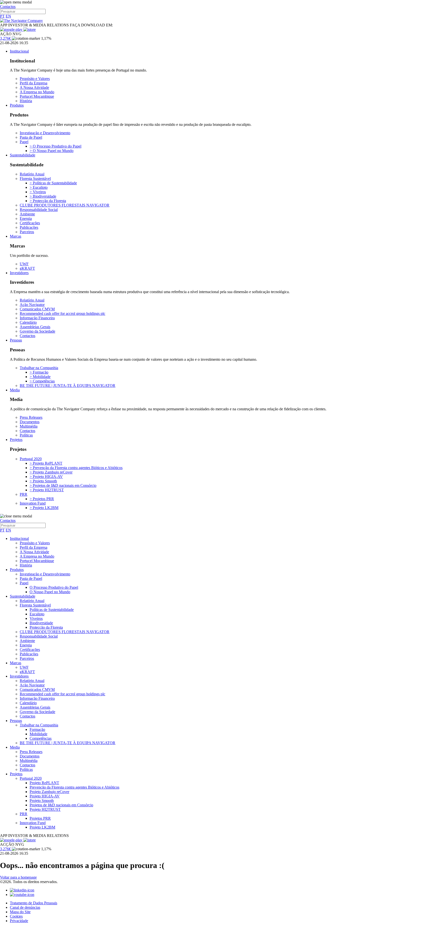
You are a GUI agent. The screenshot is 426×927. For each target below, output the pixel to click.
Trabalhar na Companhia (39, 368)
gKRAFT (27, 268)
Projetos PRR (40, 818)
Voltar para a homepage (18, 877)
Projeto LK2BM (42, 827)
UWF (24, 264)
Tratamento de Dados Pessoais (33, 903)
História (26, 101)
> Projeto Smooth (43, 481)
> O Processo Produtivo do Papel (55, 146)
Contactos (8, 6)
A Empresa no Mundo (37, 92)
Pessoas (16, 340)
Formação (37, 729)
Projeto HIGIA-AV (45, 796)
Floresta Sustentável (35, 178)
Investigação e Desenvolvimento (45, 133)
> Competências (42, 381)
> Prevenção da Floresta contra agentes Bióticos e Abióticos (76, 468)
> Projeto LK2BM (44, 508)
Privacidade (19, 921)
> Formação (39, 372)
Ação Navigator (32, 305)
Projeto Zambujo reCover (49, 792)
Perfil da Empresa (33, 83)
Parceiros (27, 232)
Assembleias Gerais (35, 327)
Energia (26, 218)
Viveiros (36, 618)
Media (15, 390)
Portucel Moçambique (37, 96)
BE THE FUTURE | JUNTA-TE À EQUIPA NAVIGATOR (67, 385)
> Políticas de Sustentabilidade (53, 183)
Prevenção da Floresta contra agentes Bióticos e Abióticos (74, 787)
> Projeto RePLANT (46, 463)
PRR (23, 494)
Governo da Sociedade (37, 331)
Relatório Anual (32, 174)
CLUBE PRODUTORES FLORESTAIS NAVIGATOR (64, 205)
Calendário (28, 322)
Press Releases (31, 417)
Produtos (17, 105)
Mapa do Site (20, 912)
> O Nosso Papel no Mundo (51, 151)
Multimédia (28, 426)
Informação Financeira (37, 318)
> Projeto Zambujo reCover (51, 472)
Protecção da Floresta (46, 627)
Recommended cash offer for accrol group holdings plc (62, 313)
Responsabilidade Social (39, 210)
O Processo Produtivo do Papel (54, 587)
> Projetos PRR (42, 499)
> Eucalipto (39, 187)
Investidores (19, 273)
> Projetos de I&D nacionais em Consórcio (63, 485)
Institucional (19, 51)
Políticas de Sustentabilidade (52, 609)
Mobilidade (38, 734)
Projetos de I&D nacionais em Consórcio (61, 805)
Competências (41, 738)
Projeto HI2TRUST (45, 809)
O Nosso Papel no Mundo (50, 592)
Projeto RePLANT (44, 783)
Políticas (26, 435)
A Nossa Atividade (34, 87)
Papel (24, 142)
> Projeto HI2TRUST (47, 490)
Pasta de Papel (31, 137)
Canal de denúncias (25, 907)
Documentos (29, 422)
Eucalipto (37, 614)
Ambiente (27, 214)
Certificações (30, 223)
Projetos (16, 439)
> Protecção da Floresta (48, 201)
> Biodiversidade (43, 196)
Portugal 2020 (31, 459)
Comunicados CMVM (37, 309)
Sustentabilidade (22, 155)
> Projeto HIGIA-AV (46, 476)
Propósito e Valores (35, 78)
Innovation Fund (33, 503)
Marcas (15, 236)
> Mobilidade (40, 377)
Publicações (29, 227)
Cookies (16, 916)
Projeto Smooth (42, 800)
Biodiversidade (41, 623)
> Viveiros (38, 192)
